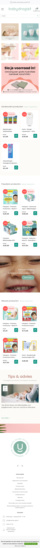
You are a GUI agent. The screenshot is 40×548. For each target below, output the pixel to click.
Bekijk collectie (31, 107)
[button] (2, 78)
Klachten (20, 483)
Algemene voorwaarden (20, 481)
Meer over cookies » (20, 546)
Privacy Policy (20, 486)
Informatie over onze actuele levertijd (20, 503)
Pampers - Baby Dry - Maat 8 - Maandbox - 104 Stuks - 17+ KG (29, 240)
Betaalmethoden (20, 489)
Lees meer (5, 418)
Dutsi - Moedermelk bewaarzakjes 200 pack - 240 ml (28, 357)
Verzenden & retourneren (20, 492)
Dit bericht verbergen (31, 543)
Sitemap (20, 497)
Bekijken (28, 277)
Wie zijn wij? (20, 478)
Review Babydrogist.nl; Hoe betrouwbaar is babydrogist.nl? (20, 507)
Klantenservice (20, 495)
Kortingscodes (20, 500)
